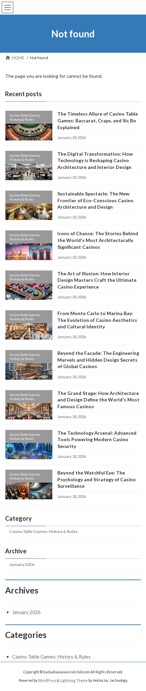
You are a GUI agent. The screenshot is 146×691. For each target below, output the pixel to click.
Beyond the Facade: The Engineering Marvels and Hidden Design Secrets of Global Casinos (98, 359)
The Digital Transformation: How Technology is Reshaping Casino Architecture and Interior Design (95, 160)
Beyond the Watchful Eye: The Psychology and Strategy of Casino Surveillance (96, 479)
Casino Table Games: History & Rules (43, 531)
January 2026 (21, 564)
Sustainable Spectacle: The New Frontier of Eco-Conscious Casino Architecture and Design (95, 200)
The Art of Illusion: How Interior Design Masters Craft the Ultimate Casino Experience (96, 280)
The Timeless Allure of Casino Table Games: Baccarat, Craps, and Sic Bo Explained (97, 120)
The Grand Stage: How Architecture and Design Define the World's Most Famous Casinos (98, 399)
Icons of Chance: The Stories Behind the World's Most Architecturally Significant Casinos (97, 240)
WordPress (47, 680)
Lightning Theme (74, 680)
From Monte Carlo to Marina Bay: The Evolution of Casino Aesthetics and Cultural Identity (97, 319)
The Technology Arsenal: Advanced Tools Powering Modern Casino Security (96, 439)
